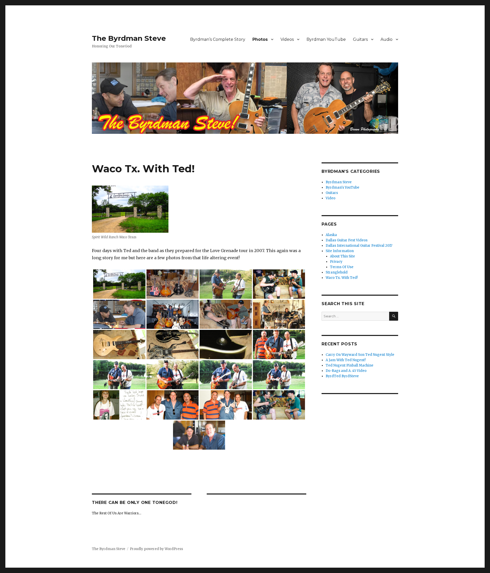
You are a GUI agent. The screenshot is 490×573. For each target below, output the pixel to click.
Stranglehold (337, 272)
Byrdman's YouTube (342, 187)
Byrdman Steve (339, 182)
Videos (287, 39)
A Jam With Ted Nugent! (345, 360)
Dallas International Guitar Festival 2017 (359, 245)
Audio (387, 39)
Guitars (360, 39)
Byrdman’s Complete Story (217, 39)
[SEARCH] (393, 316)
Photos (260, 39)
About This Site (342, 256)
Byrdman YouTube (326, 39)
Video (330, 198)
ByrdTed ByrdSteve (342, 376)
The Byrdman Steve (129, 38)
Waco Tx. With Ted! (342, 278)
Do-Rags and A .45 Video (346, 371)
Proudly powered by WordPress (156, 549)
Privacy (336, 261)
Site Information (340, 251)
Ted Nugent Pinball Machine (349, 365)
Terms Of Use (341, 267)
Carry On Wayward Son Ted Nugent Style (360, 355)
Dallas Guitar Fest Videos (347, 240)
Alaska (331, 235)
